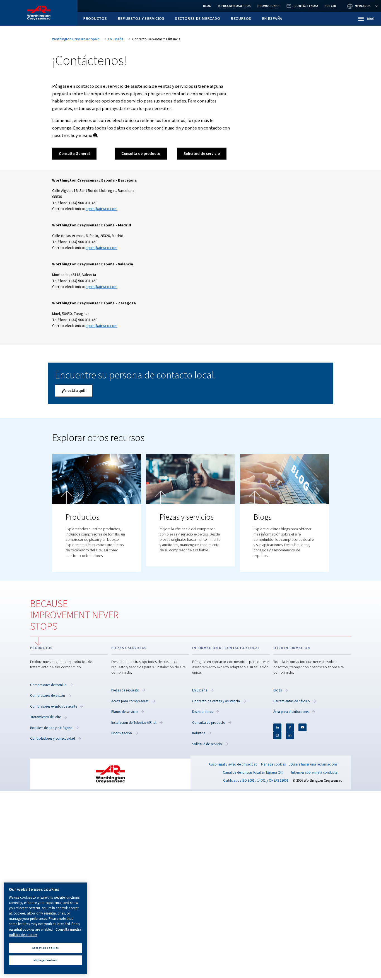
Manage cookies (273, 764)
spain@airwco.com (101, 209)
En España (272, 18)
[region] (45, 928)
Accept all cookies (45, 948)
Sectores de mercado (197, 18)
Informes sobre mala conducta (314, 772)
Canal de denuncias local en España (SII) (253, 772)
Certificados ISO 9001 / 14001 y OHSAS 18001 (255, 780)
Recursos (241, 18)
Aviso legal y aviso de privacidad (233, 764)
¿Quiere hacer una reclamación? (313, 764)
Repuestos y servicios (141, 18)
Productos (95, 18)
